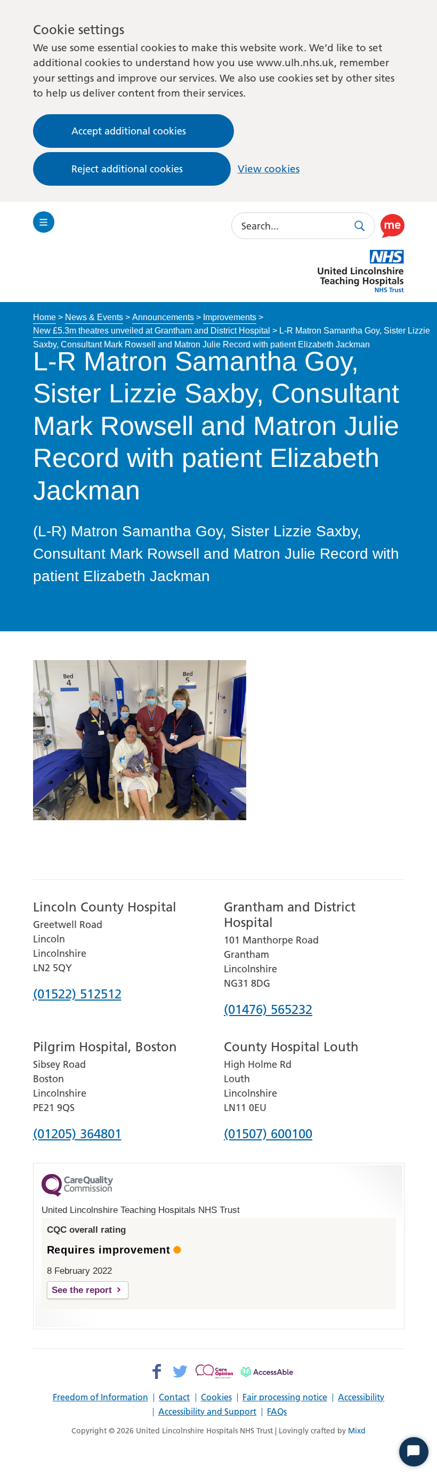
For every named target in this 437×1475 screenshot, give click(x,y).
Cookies (216, 1397)
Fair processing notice (284, 1397)
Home (44, 317)
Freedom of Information (100, 1397)
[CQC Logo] (77, 1193)
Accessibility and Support (207, 1412)
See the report (82, 1290)
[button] (392, 225)
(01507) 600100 (268, 1134)
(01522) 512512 (77, 995)
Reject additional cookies (127, 169)
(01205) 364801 (77, 1134)
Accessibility (361, 1397)
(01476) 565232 (268, 1010)
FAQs (277, 1412)
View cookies (269, 169)
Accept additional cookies (128, 131)
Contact (174, 1397)
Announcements (163, 317)
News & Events (94, 317)
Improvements (229, 317)
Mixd (357, 1431)
